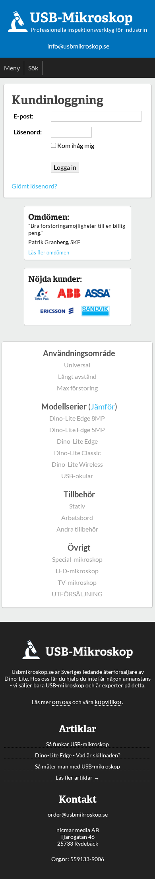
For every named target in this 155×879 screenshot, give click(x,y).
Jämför (103, 406)
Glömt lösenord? (34, 186)
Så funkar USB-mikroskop (77, 744)
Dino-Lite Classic (77, 452)
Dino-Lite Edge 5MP (77, 429)
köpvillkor (108, 701)
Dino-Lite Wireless (77, 464)
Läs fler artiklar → (77, 777)
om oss (61, 701)
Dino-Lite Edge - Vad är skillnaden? (77, 755)
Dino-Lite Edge (77, 441)
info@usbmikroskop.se (78, 46)
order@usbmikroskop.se (78, 814)
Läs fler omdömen (48, 252)
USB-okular (77, 475)
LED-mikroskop (77, 570)
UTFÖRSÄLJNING (77, 594)
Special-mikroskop (77, 559)
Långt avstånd (77, 376)
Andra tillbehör (77, 529)
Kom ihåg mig (75, 145)
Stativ (77, 506)
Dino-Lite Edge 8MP (77, 418)
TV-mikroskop (77, 582)
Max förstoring (77, 388)
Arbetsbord (77, 517)
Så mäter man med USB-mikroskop (77, 766)
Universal (77, 365)
